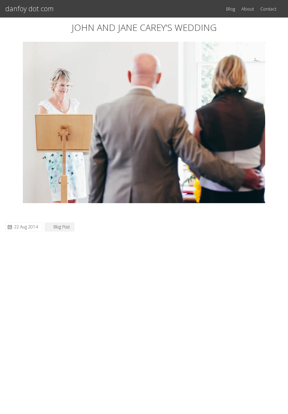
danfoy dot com (29, 8)
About (247, 9)
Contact (268, 9)
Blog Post (61, 227)
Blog (230, 9)
